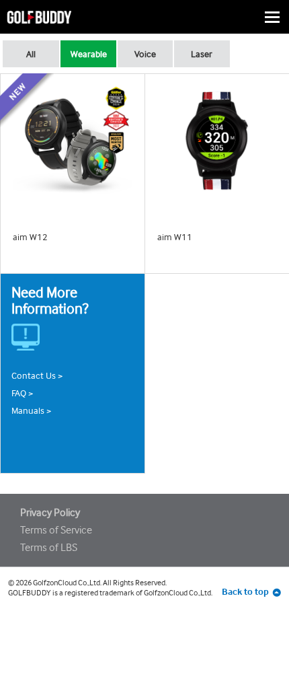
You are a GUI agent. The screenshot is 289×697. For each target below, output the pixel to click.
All (31, 53)
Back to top (245, 591)
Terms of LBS (48, 547)
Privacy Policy (50, 512)
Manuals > (31, 410)
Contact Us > (37, 375)
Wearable (89, 53)
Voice (145, 53)
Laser (201, 53)
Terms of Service (56, 529)
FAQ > (22, 393)
